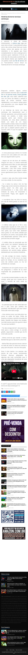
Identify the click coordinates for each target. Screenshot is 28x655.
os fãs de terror (18, 61)
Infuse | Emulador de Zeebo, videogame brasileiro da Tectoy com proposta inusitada (16, 499)
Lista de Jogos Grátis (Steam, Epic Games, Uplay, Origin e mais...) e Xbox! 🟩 (16, 456)
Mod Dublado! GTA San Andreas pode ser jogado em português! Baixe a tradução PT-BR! (16, 505)
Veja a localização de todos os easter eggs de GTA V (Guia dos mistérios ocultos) (16, 643)
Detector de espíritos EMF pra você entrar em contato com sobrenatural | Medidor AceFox (16, 406)
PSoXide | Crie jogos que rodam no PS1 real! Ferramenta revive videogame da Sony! (16, 480)
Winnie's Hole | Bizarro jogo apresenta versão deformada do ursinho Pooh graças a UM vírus (17, 400)
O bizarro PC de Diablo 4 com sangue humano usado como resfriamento (15, 412)
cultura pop (16, 43)
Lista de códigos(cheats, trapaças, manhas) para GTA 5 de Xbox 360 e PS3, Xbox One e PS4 (16, 632)
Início (7, 650)
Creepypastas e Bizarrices (11, 13)
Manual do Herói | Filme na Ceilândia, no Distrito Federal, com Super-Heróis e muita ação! (16, 585)
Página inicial (3, 13)
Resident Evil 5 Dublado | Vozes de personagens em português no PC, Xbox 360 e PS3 (16, 468)
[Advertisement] (14, 77)
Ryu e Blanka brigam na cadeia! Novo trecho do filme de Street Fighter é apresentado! (16, 590)
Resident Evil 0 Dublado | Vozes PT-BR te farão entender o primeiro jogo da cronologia (16, 475)
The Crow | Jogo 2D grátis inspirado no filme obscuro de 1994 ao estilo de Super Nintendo (17, 462)
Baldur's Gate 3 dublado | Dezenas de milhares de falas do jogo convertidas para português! (16, 450)
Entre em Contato (19, 650)
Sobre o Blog (12, 650)
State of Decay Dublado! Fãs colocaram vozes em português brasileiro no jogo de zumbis (16, 492)
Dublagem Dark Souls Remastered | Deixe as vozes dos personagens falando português (17, 486)
